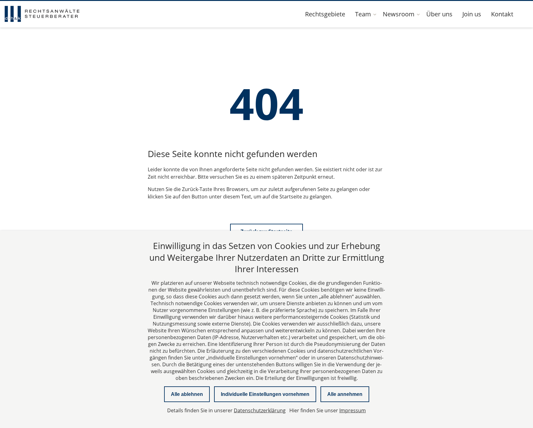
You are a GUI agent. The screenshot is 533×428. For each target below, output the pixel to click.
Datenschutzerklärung (260, 410)
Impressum (352, 410)
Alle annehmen (344, 394)
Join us (471, 14)
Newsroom (399, 14)
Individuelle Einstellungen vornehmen (265, 394)
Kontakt (502, 14)
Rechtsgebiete (325, 14)
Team (363, 14)
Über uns (439, 14)
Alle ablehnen (187, 394)
